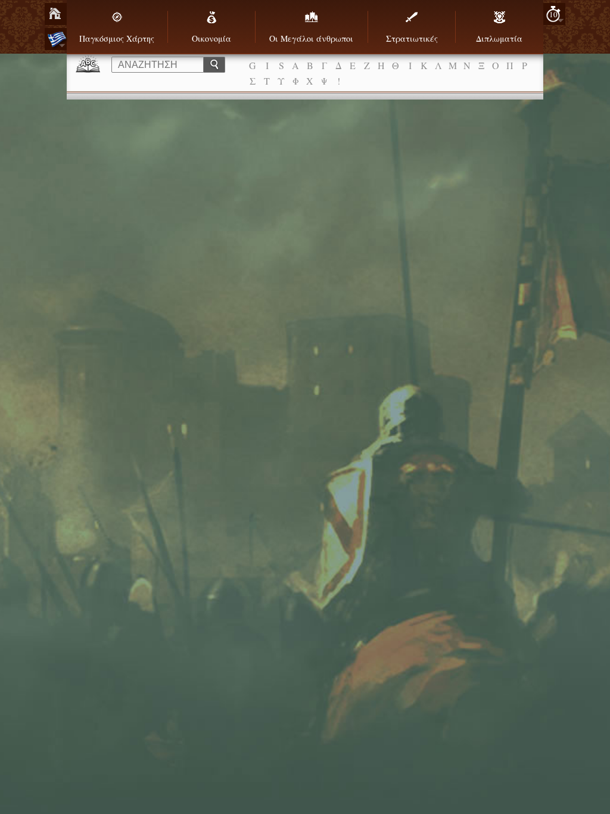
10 (553, 14)
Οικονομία (211, 38)
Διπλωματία (499, 38)
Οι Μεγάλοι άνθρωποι (311, 38)
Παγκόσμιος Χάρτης (116, 38)
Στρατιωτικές (412, 38)
